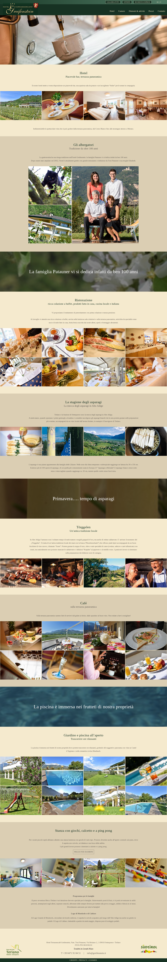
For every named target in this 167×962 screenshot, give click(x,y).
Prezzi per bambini (83, 852)
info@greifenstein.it (96, 953)
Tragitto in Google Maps (83, 949)
